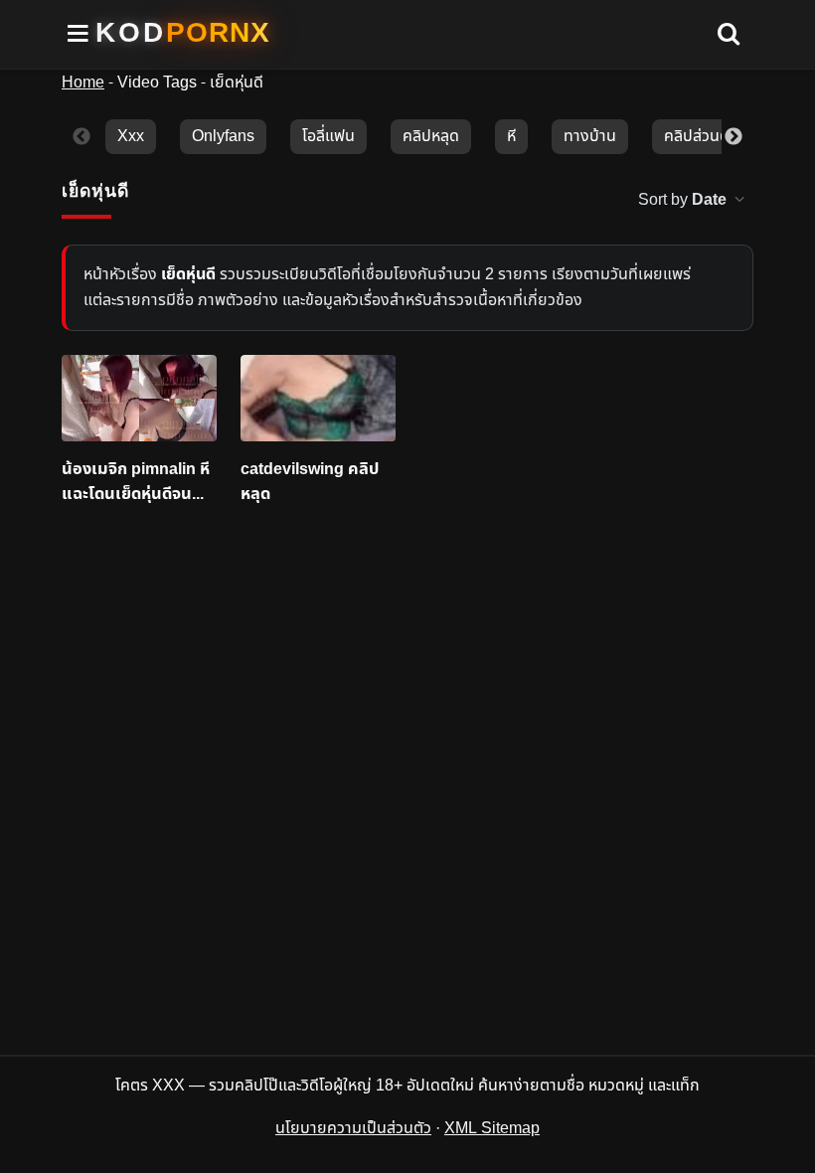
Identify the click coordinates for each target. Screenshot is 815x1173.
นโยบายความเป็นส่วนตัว (353, 1128)
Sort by (682, 200)
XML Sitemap (492, 1128)
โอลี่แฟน (328, 136)
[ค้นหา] (728, 35)
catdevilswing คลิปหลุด (310, 481)
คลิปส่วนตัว (700, 136)
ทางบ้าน (590, 136)
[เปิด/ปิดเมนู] (78, 34)
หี (511, 136)
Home (83, 82)
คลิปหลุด (431, 136)
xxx (130, 136)
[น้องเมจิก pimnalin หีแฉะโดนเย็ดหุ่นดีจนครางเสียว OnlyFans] (139, 398)
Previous (81, 137)
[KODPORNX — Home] (182, 33)
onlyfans (223, 136)
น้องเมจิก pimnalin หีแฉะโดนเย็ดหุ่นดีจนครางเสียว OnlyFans (136, 481)
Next (733, 137)
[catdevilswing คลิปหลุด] (318, 398)
